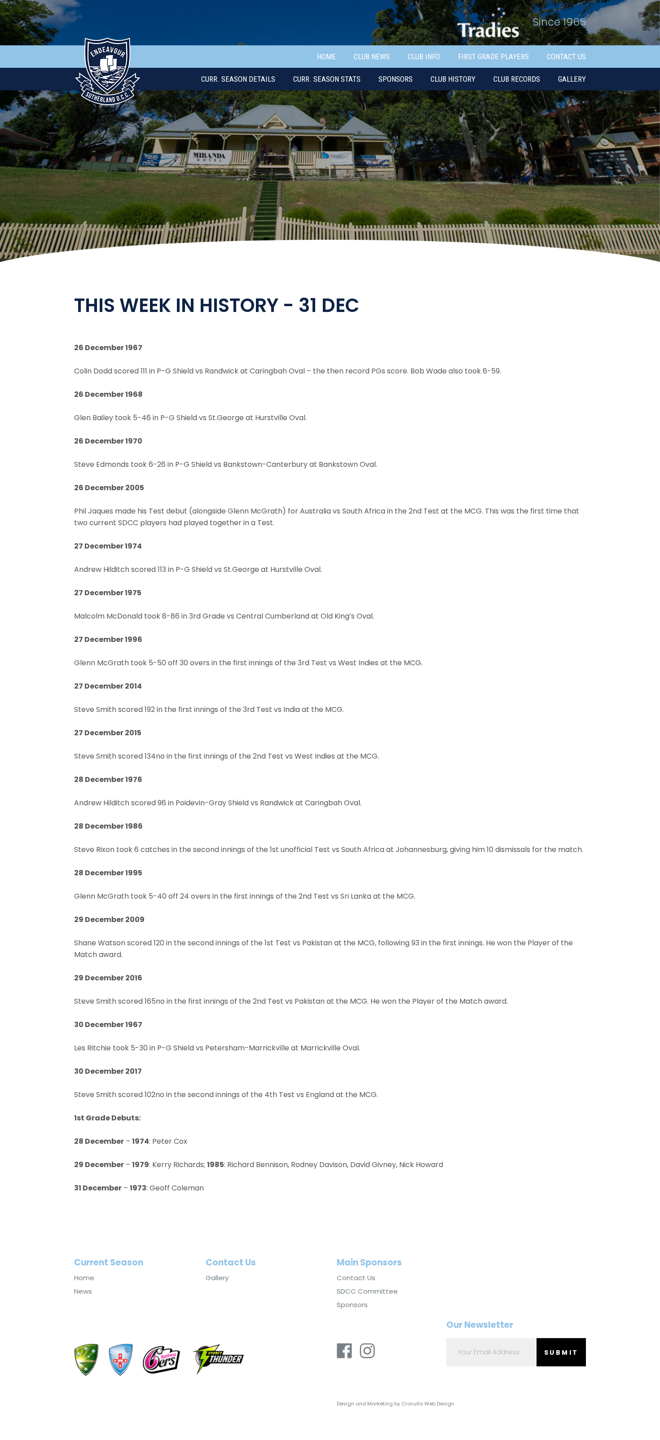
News (83, 1291)
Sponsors (395, 79)
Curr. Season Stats (327, 79)
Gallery (572, 79)
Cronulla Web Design (427, 1403)
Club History (453, 79)
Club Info (424, 56)
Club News (372, 56)
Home (326, 56)
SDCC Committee (367, 1291)
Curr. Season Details (238, 79)
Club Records (516, 79)
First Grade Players (493, 56)
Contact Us (566, 56)
